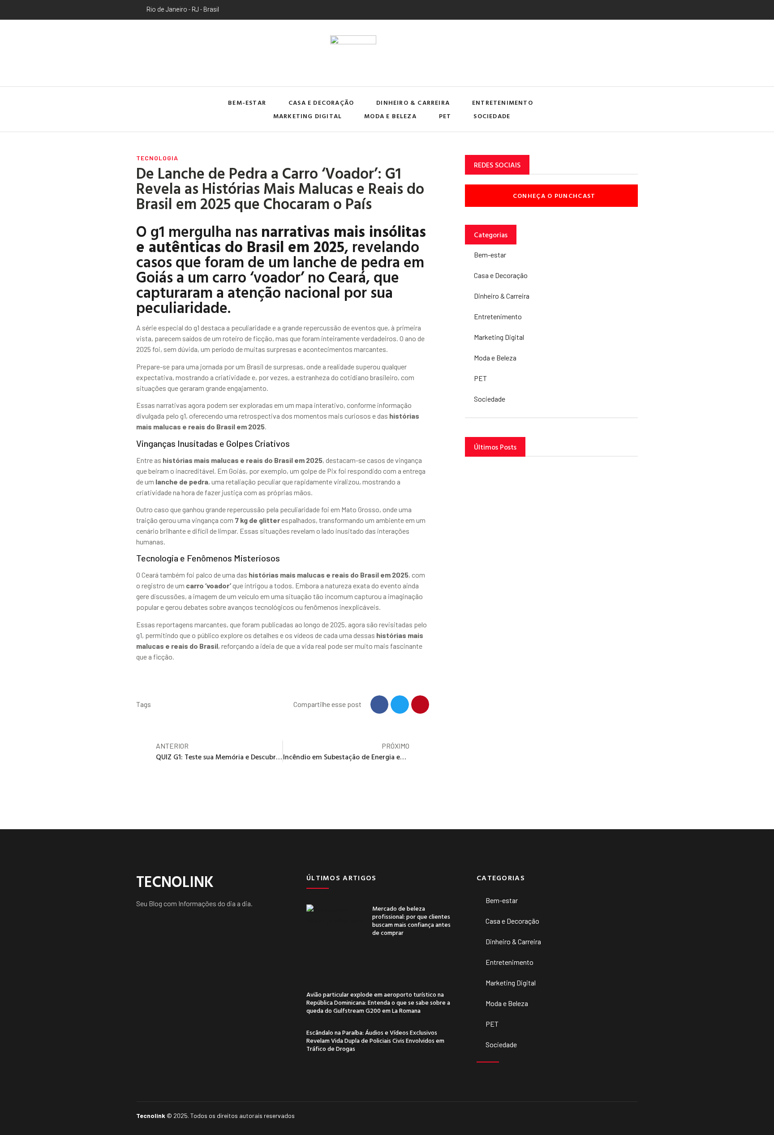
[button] (628, 109)
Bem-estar (247, 102)
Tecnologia (157, 158)
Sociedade (491, 115)
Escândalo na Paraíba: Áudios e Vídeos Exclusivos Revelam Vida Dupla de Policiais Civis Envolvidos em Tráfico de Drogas (375, 1040)
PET (445, 115)
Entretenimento (502, 102)
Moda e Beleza (390, 115)
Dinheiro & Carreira (413, 102)
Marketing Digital (307, 115)
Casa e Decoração (321, 102)
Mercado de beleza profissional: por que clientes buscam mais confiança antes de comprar (411, 921)
